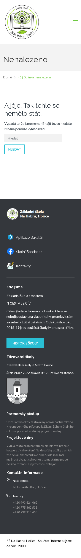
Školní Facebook (29, 252)
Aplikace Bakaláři (29, 237)
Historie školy (25, 343)
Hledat (14, 149)
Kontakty (23, 266)
